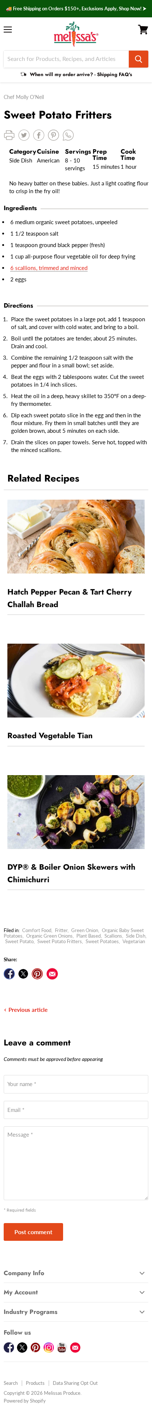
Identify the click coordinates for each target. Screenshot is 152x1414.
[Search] (138, 59)
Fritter (61, 930)
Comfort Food (36, 930)
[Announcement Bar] (76, 9)
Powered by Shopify (25, 1401)
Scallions (113, 936)
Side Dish (135, 936)
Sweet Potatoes (102, 941)
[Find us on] (52, 973)
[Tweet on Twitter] (23, 973)
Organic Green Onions (49, 936)
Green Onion (84, 930)
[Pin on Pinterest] (37, 973)
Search (11, 1383)
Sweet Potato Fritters (59, 941)
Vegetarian (133, 941)
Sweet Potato (19, 941)
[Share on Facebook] (9, 973)
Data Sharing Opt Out (75, 1383)
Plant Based (88, 936)
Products (35, 1383)
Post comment (33, 1231)
